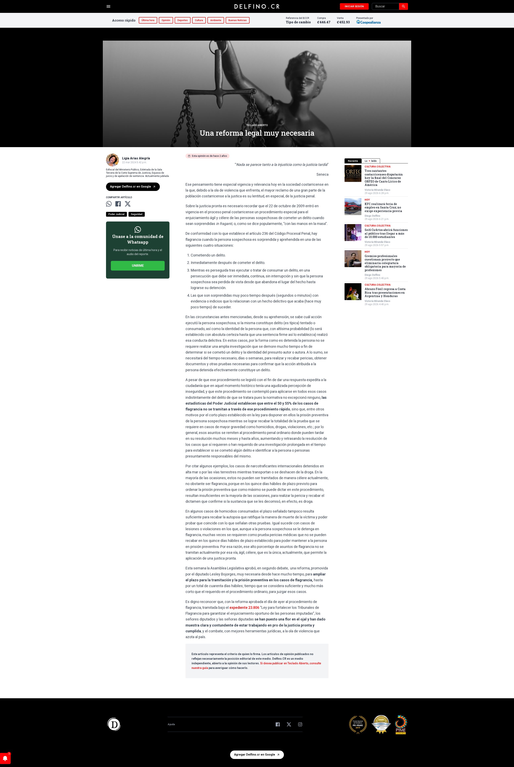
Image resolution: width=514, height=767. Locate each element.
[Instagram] (300, 724)
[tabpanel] (376, 235)
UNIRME (138, 266)
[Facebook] (277, 724)
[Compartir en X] (127, 204)
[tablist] (376, 160)
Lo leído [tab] (371, 161)
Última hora (148, 20)
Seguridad (136, 214)
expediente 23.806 (244, 607)
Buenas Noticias (237, 20)
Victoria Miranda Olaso (377, 190)
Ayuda (171, 724)
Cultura (199, 20)
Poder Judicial (116, 214)
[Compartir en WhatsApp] (109, 204)
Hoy (367, 199)
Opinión (166, 20)
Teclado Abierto (257, 125)
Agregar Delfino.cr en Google (130, 186)
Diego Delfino (372, 215)
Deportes (182, 20)
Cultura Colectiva (378, 166)
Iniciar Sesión (354, 6)
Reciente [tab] (353, 161)
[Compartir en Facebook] (118, 204)
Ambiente (215, 20)
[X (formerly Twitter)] (289, 724)
